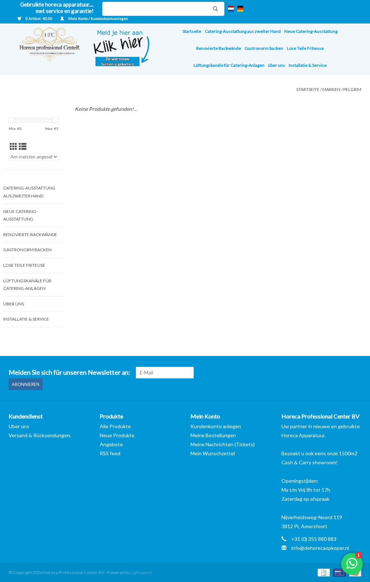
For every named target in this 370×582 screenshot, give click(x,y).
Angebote (111, 444)
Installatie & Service (308, 65)
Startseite (191, 31)
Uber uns (19, 426)
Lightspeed (141, 572)
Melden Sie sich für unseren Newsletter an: (69, 372)
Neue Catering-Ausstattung (310, 31)
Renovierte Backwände (218, 48)
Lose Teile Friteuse (305, 48)
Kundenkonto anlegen (215, 426)
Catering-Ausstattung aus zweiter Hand (243, 31)
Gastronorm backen (264, 48)
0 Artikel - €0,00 (39, 18)
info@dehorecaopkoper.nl (320, 548)
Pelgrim (352, 89)
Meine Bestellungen (213, 435)
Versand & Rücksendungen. (40, 435)
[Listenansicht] (22, 146)
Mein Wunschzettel (212, 453)
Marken (331, 89)
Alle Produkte (115, 426)
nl (231, 9)
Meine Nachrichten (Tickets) (222, 444)
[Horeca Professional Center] (45, 48)
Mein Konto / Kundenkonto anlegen (98, 18)
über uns (276, 65)
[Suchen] (213, 9)
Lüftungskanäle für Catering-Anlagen (229, 65)
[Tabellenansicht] (13, 146)
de (240, 9)
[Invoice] (323, 572)
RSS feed (110, 453)
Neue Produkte (117, 435)
